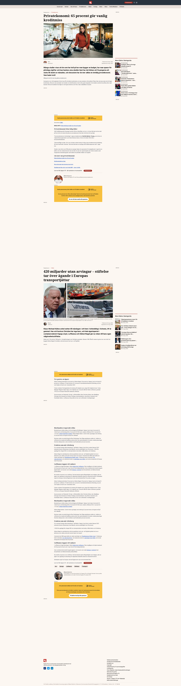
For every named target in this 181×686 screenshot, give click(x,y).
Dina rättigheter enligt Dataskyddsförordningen (118, 670)
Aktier (52, 268)
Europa (61, 566)
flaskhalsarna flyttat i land (71, 457)
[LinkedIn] (52, 668)
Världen (66, 6)
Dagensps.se (46, 12)
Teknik (89, 6)
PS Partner (109, 677)
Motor (100, 6)
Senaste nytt (59, 6)
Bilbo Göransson (68, 175)
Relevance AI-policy (112, 671)
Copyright (109, 665)
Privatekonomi (82, 6)
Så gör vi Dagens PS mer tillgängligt (116, 678)
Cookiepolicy (110, 668)
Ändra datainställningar (112, 680)
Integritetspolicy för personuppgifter (116, 666)
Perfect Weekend (113, 6)
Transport (84, 566)
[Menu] (136, 2)
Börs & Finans (74, 6)
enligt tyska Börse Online (65, 433)
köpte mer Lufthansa (78, 466)
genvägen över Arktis (79, 459)
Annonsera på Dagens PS (113, 673)
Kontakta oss (110, 663)
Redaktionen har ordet (112, 675)
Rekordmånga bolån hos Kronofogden (71, 125)
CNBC (61, 122)
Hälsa (106, 6)
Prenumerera (128, 2)
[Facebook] (45, 668)
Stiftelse (77, 566)
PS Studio (122, 6)
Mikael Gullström (68, 572)
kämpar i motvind (76, 470)
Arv (56, 566)
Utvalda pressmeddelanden (113, 661)
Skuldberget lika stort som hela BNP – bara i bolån (67, 167)
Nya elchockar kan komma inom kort (63, 164)
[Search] (134, 2)
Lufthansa (69, 566)
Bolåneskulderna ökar (60, 161)
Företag (95, 6)
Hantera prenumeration (112, 660)
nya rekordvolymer (67, 538)
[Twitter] (48, 668)
